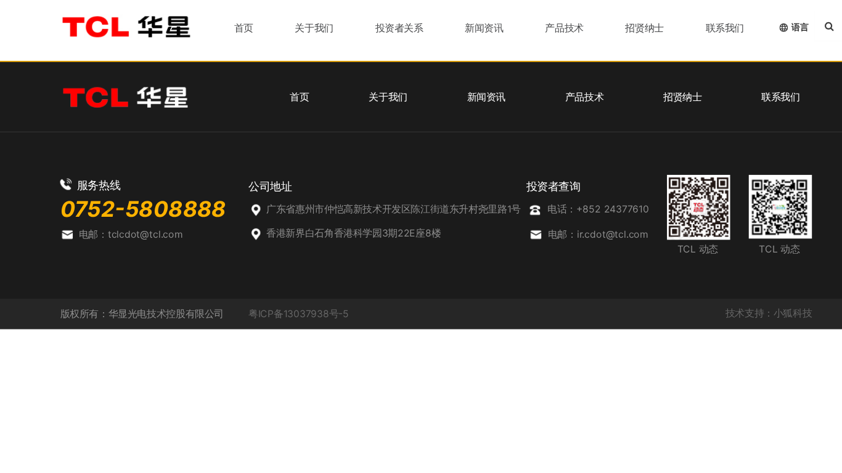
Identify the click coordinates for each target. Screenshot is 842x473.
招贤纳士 (644, 28)
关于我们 (314, 28)
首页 (243, 28)
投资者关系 (399, 28)
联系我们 (725, 28)
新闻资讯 (484, 28)
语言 (799, 27)
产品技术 (564, 28)
